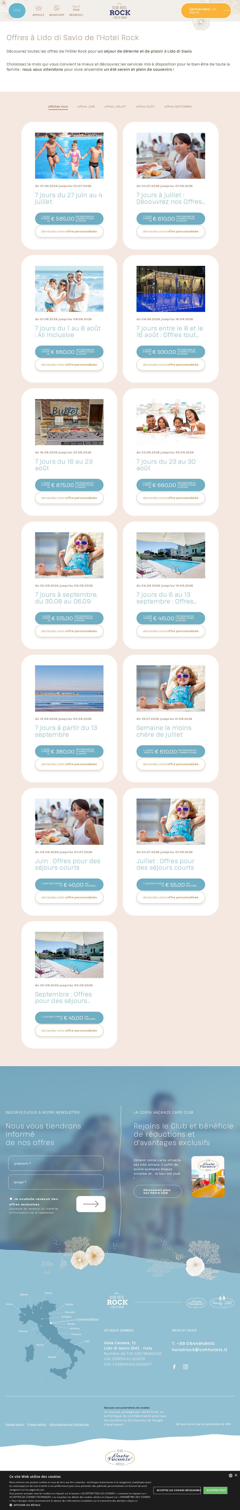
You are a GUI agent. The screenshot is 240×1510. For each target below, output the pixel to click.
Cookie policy (15, 1424)
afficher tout (58, 106)
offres (86, 106)
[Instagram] (185, 1367)
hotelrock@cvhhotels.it (199, 1349)
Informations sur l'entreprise (69, 1424)
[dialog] (120, 1490)
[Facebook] (174, 1367)
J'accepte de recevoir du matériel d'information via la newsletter (33, 1210)
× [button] (235, 1475)
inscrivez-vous (91, 1204)
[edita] (227, 1424)
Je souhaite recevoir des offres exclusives (33, 1205)
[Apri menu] (17, 10)
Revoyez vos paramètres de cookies (127, 1407)
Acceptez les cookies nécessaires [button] (179, 1490)
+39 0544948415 (196, 1343)
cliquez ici (132, 1500)
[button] (80, 1505)
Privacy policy (36, 1424)
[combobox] (230, 1475)
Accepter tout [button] (216, 1490)
